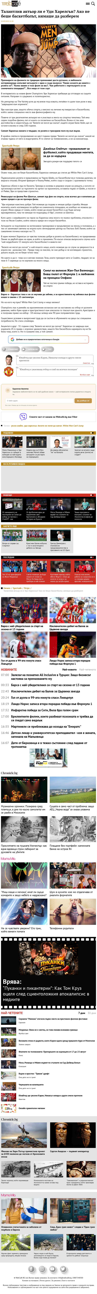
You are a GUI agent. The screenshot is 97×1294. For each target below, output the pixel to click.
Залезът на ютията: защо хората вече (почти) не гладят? (84, 452)
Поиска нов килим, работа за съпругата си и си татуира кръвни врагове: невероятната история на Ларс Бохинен (85, 577)
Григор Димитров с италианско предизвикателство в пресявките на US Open (60, 546)
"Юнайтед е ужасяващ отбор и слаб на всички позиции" (48, 369)
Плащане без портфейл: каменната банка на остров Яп (70, 847)
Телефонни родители (62, 928)
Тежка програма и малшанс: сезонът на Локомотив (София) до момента (84, 515)
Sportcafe (7, 145)
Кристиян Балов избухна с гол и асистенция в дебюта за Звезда (36, 545)
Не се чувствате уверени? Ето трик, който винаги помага (21, 930)
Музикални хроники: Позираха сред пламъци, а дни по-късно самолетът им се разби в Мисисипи (23, 809)
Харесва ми (33, 349)
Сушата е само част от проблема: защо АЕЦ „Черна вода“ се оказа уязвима (72, 808)
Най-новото (69, 669)
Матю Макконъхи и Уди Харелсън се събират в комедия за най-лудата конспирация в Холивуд (12, 453)
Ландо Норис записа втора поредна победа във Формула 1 (70, 662)
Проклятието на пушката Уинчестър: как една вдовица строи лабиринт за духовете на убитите (24, 849)
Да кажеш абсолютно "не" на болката (59, 451)
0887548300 (78, 1278)
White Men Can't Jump (73, 425)
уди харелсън (30, 425)
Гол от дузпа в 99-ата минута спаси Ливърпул (21, 662)
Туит (50, 349)
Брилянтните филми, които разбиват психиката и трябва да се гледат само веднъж (52, 718)
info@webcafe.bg (65, 1278)
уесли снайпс (17, 425)
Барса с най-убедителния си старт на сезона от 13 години (22, 628)
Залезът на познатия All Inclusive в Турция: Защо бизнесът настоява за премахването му (51, 677)
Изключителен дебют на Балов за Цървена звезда (69, 628)
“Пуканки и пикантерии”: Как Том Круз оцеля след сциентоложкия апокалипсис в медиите (46, 993)
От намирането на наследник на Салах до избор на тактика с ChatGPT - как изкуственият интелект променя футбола (11, 515)
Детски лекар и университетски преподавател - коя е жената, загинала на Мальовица (53, 734)
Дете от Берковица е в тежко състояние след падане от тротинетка (49, 745)
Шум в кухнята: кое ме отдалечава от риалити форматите (71, 893)
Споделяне (13, 349)
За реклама (56, 1280)
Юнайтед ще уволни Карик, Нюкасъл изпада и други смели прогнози (50, 359)
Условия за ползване (30, 1280)
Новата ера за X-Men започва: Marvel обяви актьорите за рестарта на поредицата (35, 453)
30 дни (92, 1013)
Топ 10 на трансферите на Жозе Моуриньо (11, 575)
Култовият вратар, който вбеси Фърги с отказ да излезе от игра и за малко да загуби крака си (60, 577)
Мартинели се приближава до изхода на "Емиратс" (46, 726)
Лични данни (45, 1280)
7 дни (81, 1013)
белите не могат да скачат (50, 425)
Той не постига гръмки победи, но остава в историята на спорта (68, 284)
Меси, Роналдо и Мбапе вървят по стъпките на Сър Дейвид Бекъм (60, 514)
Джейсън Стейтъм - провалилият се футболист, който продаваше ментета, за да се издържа (68, 152)
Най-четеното (87, 669)
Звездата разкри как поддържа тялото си (62, 161)
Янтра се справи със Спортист (10, 544)
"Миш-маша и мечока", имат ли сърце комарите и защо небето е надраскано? (23, 893)
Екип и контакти (68, 1280)
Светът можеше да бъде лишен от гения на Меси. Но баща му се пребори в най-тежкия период (36, 577)
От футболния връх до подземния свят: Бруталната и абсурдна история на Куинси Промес (35, 515)
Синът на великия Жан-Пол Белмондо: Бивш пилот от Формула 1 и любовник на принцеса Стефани (68, 274)
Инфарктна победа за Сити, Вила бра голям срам (44, 710)
